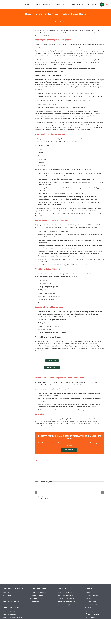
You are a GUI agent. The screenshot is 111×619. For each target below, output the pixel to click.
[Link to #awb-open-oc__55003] (107, 4)
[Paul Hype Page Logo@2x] (11, 3)
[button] (36, 492)
